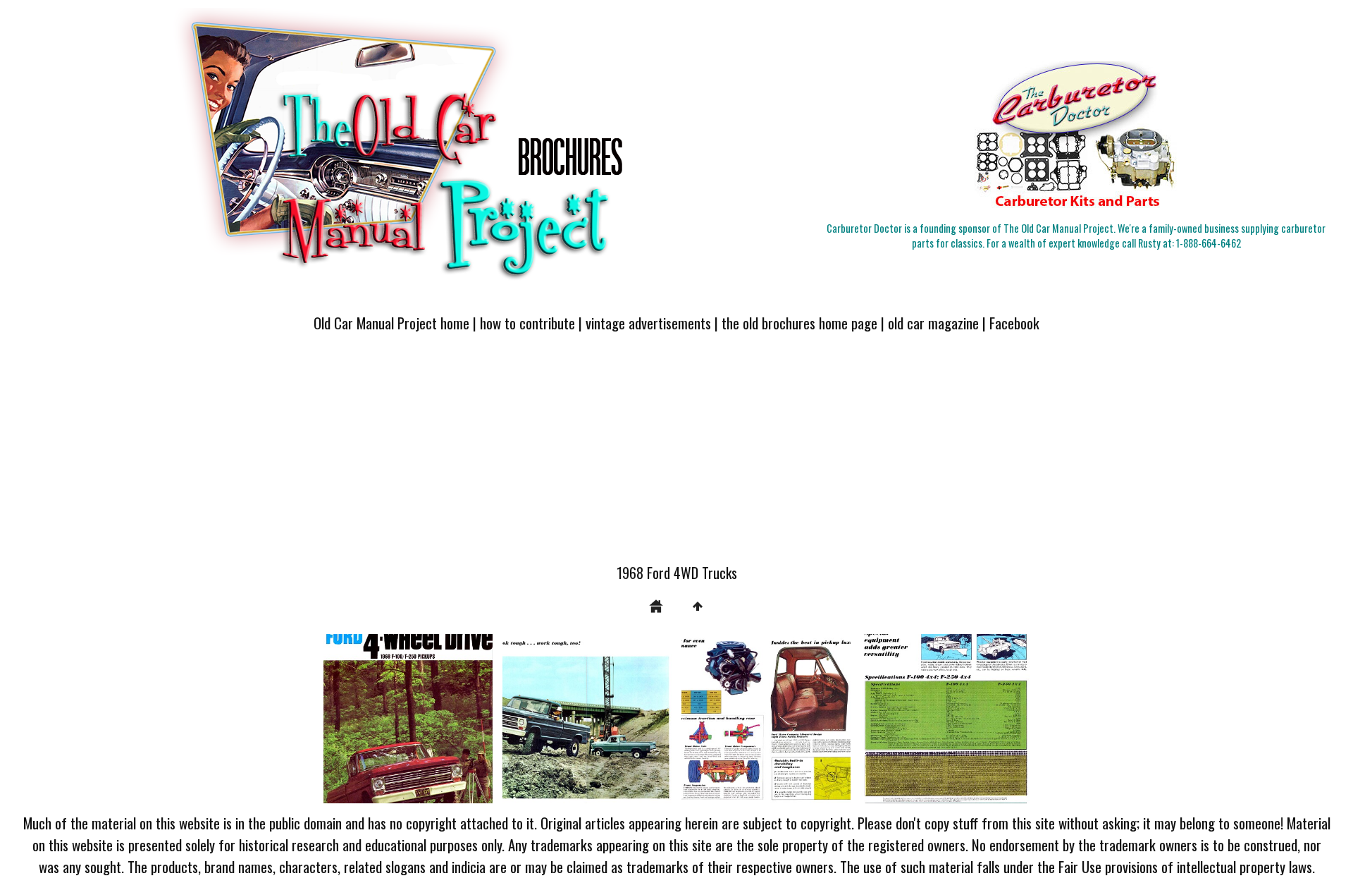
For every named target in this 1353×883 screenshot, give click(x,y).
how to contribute (527, 323)
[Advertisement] (676, 456)
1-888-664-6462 (1208, 243)
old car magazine (933, 323)
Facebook (1014, 323)
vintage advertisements (648, 323)
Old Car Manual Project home (391, 323)
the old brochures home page (799, 323)
